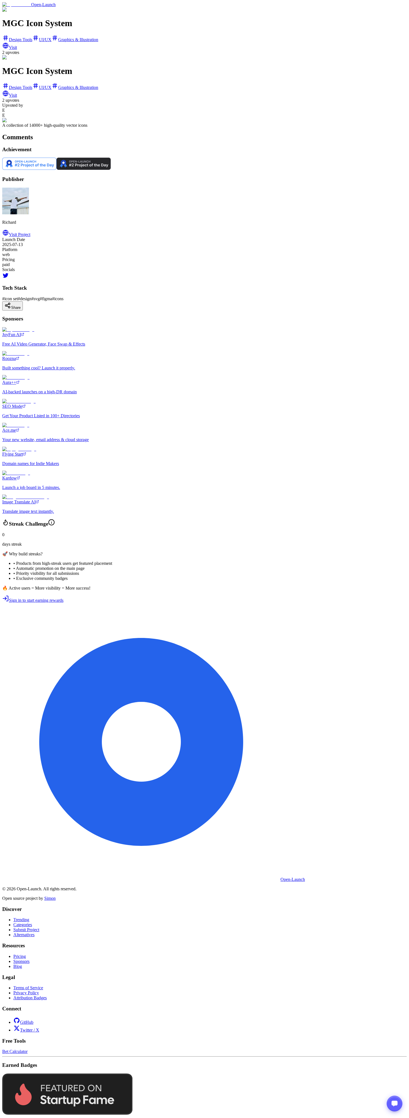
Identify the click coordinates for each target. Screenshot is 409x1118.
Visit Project (19, 234)
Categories (22, 924)
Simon (50, 898)
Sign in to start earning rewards (36, 600)
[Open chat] (394, 1103)
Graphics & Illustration (78, 39)
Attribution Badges (30, 997)
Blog (17, 966)
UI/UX (45, 39)
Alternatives (24, 934)
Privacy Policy (26, 992)
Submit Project (26, 929)
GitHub (26, 1022)
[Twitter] (5, 277)
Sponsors (21, 961)
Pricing (19, 956)
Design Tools (20, 39)
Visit (13, 47)
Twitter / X (29, 1030)
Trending (21, 919)
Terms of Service (28, 987)
